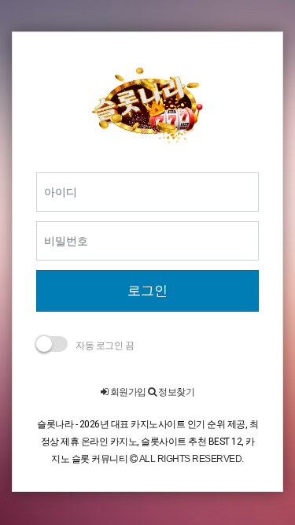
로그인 (147, 290)
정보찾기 (175, 391)
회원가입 (127, 391)
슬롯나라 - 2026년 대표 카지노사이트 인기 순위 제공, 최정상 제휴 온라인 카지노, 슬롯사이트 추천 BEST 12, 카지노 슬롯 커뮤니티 (147, 441)
